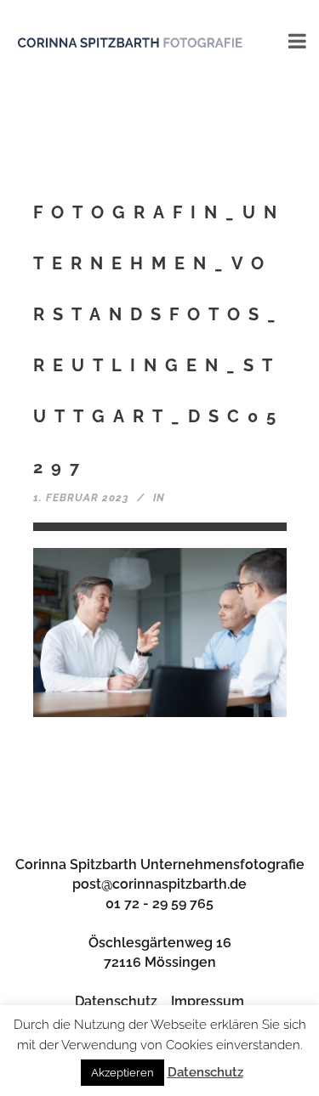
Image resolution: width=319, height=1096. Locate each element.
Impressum (207, 1001)
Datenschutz (116, 1001)
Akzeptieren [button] (122, 1072)
